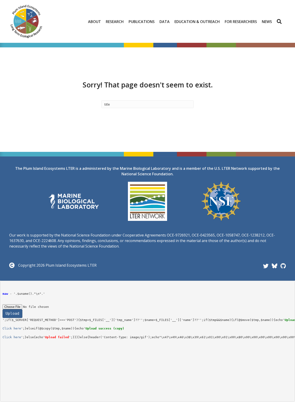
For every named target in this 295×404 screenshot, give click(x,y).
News (267, 21)
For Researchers (241, 21)
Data (164, 21)
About (94, 21)
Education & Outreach (197, 21)
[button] (280, 21)
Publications (142, 21)
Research (115, 21)
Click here (12, 328)
